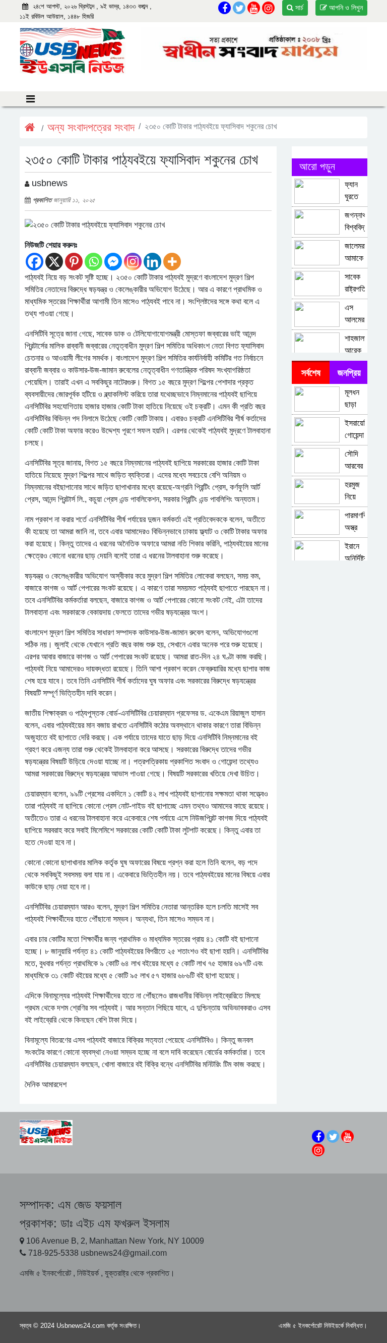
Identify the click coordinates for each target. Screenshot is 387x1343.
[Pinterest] (74, 261)
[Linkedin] (152, 261)
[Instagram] (133, 261)
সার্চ (298, 8)
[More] (172, 261)
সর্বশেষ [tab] (310, 373)
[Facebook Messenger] (113, 261)
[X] (54, 261)
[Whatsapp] (93, 261)
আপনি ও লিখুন (345, 8)
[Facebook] (34, 261)
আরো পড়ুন (317, 166)
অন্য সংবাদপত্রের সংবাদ (91, 127)
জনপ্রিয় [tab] (349, 373)
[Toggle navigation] (30, 98)
